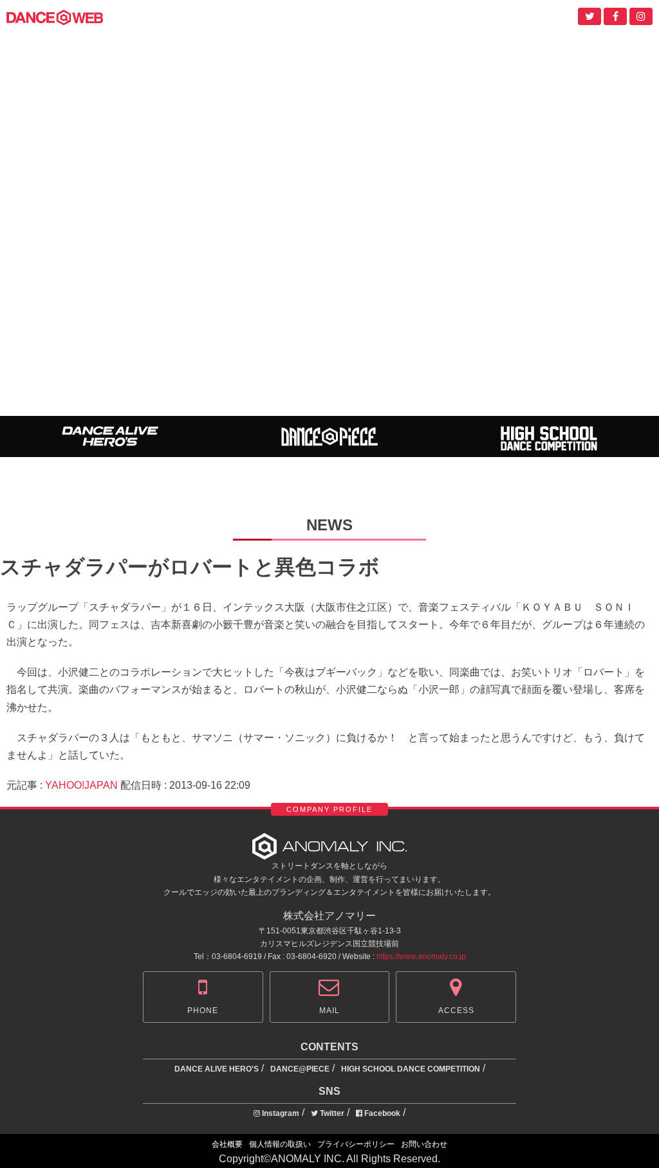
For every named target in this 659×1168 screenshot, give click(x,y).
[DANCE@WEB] (54, 16)
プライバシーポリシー (355, 1144)
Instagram (279, 1113)
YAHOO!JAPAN (81, 785)
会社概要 (227, 1144)
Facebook (381, 1113)
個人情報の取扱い (280, 1144)
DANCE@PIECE (300, 1069)
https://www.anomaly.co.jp (421, 956)
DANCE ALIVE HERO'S (216, 1069)
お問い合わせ (424, 1144)
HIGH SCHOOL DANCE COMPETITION (410, 1069)
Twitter (331, 1113)
